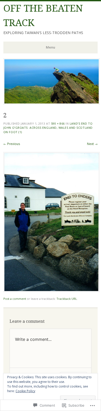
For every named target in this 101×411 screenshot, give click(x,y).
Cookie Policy (25, 391)
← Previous (11, 144)
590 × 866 (58, 123)
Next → (92, 144)
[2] (51, 290)
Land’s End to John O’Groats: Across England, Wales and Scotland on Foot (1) (48, 128)
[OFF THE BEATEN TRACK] (51, 103)
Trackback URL (66, 299)
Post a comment (14, 299)
